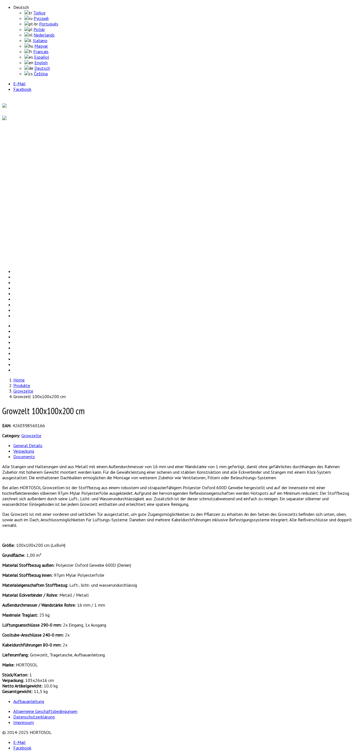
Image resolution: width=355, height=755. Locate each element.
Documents (24, 456)
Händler (19, 227)
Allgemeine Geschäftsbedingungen (45, 711)
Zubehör (32, 211)
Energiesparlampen (42, 178)
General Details (27, 445)
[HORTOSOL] (15, 106)
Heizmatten (35, 189)
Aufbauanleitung (28, 701)
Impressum (23, 722)
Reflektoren (35, 200)
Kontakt (19, 251)
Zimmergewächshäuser (45, 206)
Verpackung (23, 451)
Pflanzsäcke (35, 195)
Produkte (20, 163)
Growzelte (34, 184)
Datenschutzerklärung (34, 717)
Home (18, 138)
